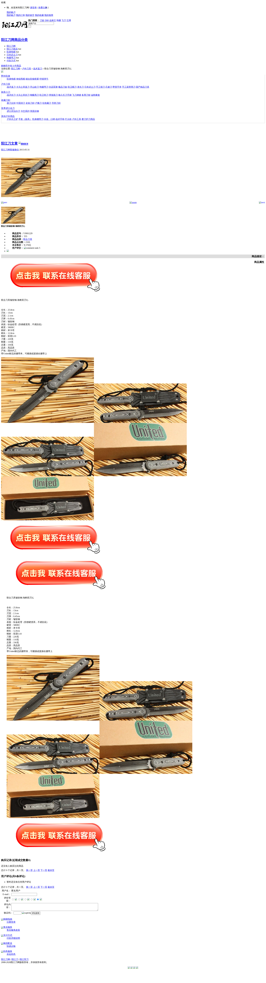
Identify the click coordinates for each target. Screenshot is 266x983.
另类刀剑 (56, 103)
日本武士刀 (12, 55)
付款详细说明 (13, 938)
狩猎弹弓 (43, 79)
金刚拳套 (95, 95)
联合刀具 (27, 239)
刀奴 (42, 20)
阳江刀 (14, 959)
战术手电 (60, 119)
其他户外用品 (8, 116)
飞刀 (64, 20)
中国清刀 (20, 103)
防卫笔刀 (43, 95)
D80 (47, 20)
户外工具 (76, 119)
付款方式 (11, 60)
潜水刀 (80, 87)
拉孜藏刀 (46, 103)
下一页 (43, 870)
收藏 (3, 2)
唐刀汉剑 (11, 103)
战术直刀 (37, 68)
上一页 (36, 870)
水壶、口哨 (49, 119)
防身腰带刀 (37, 119)
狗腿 (59, 20)
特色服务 (7, 951)
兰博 (68, 20)
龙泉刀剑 (30, 103)
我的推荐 (48, 15)
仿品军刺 (53, 87)
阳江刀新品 (12, 49)
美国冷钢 (34, 111)
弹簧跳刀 (53, 95)
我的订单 (20, 15)
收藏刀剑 (5, 100)
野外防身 (5, 76)
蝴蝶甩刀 (34, 95)
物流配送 (7, 943)
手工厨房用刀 (128, 87)
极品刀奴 (62, 87)
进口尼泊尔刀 (13, 111)
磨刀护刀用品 (88, 119)
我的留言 (29, 15)
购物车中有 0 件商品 (11, 66)
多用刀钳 (86, 95)
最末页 (51, 870)
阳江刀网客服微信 (10, 149)
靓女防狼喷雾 (32, 79)
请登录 (33, 7)
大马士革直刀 (23, 87)
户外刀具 (26, 68)
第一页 (29, 870)
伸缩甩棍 (20, 79)
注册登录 (11, 922)
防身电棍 (11, 52)
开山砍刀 (34, 87)
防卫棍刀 (72, 87)
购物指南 (7, 919)
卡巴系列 (25, 111)
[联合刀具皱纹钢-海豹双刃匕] (26, 200)
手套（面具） (25, 119)
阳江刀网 (11, 46)
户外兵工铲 (12, 119)
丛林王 (52, 20)
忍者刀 (108, 87)
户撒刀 (38, 103)
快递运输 (11, 946)
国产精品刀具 (142, 87)
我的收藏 (39, 15)
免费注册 (42, 7)
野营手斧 (117, 87)
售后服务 (7, 927)
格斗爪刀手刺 (65, 95)
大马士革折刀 (23, 95)
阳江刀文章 (9, 143)
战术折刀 (11, 95)
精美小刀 (5, 92)
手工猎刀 (100, 87)
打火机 (68, 119)
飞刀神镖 (76, 95)
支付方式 (7, 935)
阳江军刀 (24, 959)
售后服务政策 (13, 930)
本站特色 (11, 954)
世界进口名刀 (8, 108)
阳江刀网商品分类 (14, 39)
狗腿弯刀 (11, 57)
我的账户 (11, 12)
